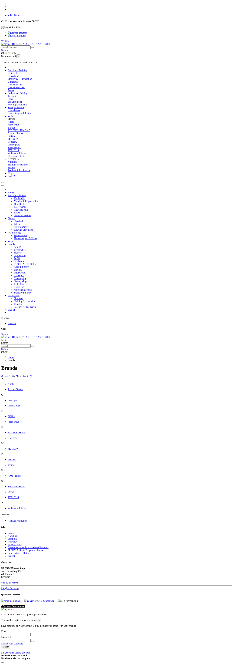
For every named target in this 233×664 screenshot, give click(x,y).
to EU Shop (13, 15)
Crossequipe (14, 144)
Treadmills (13, 96)
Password (6, 637)
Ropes (11, 90)
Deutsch (22, 32)
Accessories (13, 295)
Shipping (12, 538)
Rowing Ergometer (17, 104)
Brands (11, 244)
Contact (11, 533)
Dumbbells (13, 81)
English (22, 35)
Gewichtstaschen (16, 87)
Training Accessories (18, 164)
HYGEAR (13, 438)
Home (11, 192)
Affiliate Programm (17, 520)
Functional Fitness (17, 195)
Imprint (11, 556)
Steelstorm (19, 261)
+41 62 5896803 (9, 582)
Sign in (4, 334)
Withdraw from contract (13, 606)
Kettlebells (13, 73)
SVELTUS (13, 150)
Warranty (12, 541)
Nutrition (12, 161)
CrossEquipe (14, 405)
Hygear (11, 127)
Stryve (11, 492)
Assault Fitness (15, 133)
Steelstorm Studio (16, 156)
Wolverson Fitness (17, 153)
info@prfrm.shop (10, 588)
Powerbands (14, 76)
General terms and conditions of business (28, 547)
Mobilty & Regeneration (20, 79)
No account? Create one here (15, 652)
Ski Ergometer (15, 101)
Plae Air (12, 459)
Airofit (11, 121)
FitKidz (11, 136)
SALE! (11, 309)
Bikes (10, 99)
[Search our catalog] (32, 47)
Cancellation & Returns (19, 553)
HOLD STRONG (17, 432)
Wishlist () (6, 41)
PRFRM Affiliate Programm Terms (25, 550)
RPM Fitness (14, 147)
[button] (11, 119)
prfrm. (11, 465)
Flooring (12, 167)
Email (4, 631)
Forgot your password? (12, 643)
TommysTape (21, 281)
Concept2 (12, 141)
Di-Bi (17, 258)
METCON (13, 139)
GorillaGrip (20, 255)
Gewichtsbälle (15, 84)
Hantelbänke (14, 110)
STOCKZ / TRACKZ (19, 130)
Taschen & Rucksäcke (19, 170)
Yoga (10, 241)
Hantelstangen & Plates (19, 113)
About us (12, 536)
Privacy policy (15, 544)
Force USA (13, 124)
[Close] (2, 185)
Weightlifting (14, 232)
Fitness (11, 218)
